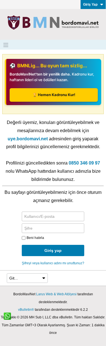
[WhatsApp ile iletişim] (10, 319)
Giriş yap (53, 250)
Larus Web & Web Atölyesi (56, 294)
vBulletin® (26, 310)
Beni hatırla (35, 238)
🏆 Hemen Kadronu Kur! (54, 94)
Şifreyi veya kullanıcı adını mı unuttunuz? (53, 263)
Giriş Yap (90, 4)
